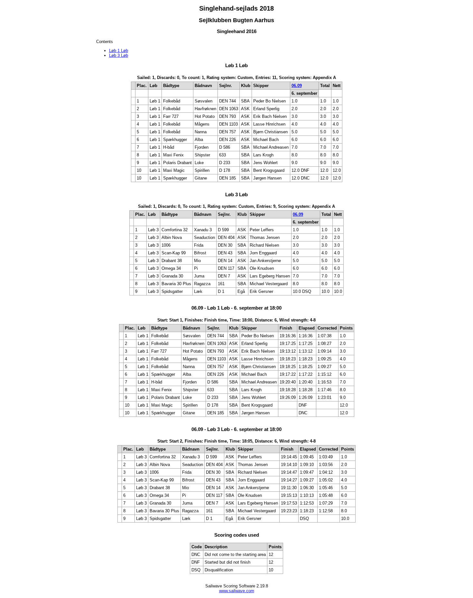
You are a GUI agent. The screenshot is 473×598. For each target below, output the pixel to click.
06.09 (297, 85)
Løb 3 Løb (118, 55)
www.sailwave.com (236, 590)
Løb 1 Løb (118, 50)
